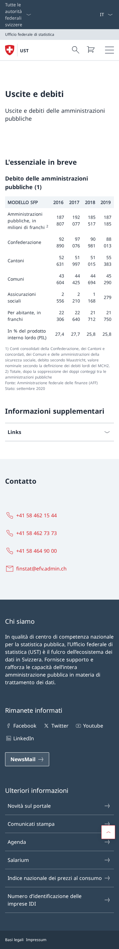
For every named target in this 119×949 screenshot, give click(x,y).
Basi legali (14, 939)
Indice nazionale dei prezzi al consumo (55, 878)
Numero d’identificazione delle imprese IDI (45, 900)
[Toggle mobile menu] (109, 50)
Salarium (18, 860)
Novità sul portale (29, 805)
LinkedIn (23, 738)
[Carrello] (90, 49)
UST (24, 51)
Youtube (93, 725)
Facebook (24, 725)
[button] (108, 832)
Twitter (59, 725)
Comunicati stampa (31, 823)
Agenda (17, 841)
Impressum (36, 939)
